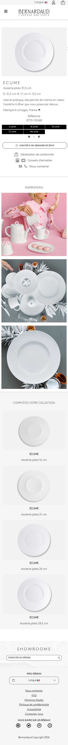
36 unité (55, 127)
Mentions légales (34, 700)
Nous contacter (34, 691)
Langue (39, 2)
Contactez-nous (34, 714)
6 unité (12, 127)
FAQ (34, 695)
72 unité (12, 132)
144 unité (34, 132)
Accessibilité (34, 709)
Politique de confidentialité (34, 705)
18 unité (34, 127)
